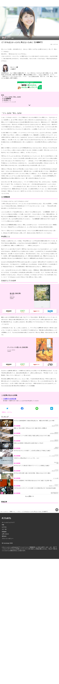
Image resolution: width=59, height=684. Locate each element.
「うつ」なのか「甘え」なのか (12, 97)
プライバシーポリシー (7, 538)
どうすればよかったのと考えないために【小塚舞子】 (35, 511)
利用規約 (4, 531)
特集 (3, 524)
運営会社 (4, 536)
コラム (19, 511)
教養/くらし (13, 511)
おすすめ (4, 527)
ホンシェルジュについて (8, 522)
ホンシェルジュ (4, 511)
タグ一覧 (4, 529)
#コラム (10, 412)
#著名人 (4, 412)
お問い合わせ (5, 534)
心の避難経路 (7, 98)
